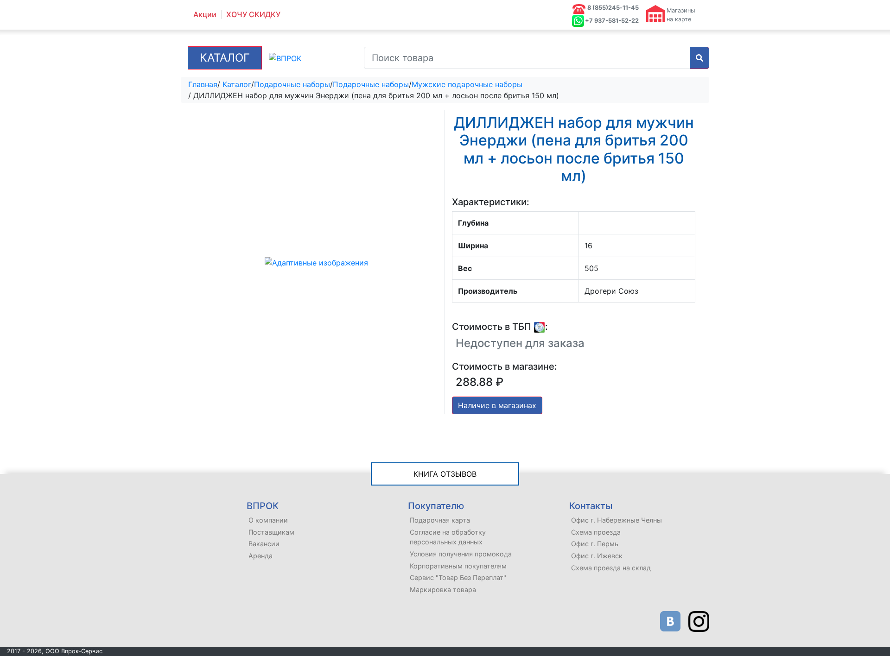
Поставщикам (271, 532)
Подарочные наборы (292, 84)
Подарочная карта (440, 520)
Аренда (260, 556)
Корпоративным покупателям (458, 566)
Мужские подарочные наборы (467, 84)
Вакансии (264, 544)
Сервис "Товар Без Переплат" (458, 577)
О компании (268, 520)
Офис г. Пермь (594, 544)
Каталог (225, 57)
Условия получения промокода (461, 554)
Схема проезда (596, 532)
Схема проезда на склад (611, 568)
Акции (204, 14)
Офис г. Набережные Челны (616, 520)
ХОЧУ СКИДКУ (253, 14)
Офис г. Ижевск (597, 556)
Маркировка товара (443, 589)
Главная (202, 84)
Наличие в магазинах (497, 405)
